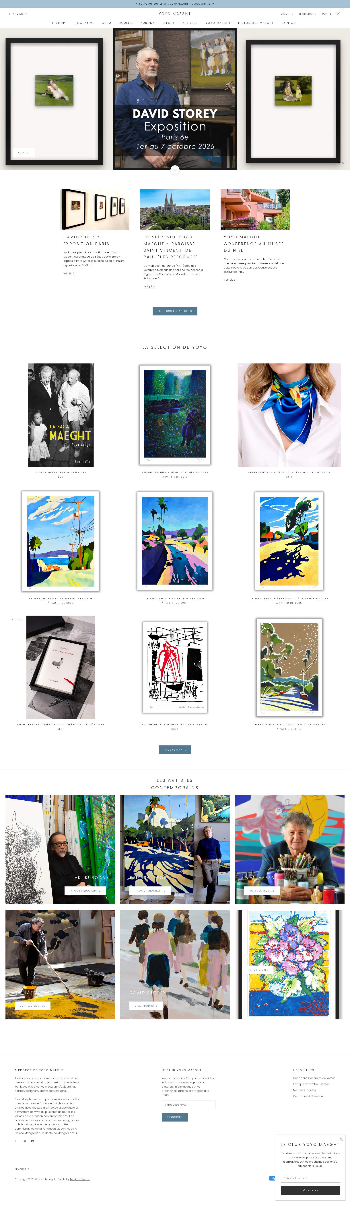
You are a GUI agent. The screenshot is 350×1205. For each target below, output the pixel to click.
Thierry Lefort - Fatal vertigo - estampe (61, 612)
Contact (289, 23)
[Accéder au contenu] (175, 184)
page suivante (175, 764)
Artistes (190, 23)
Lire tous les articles (175, 325)
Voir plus (69, 287)
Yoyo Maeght (218, 23)
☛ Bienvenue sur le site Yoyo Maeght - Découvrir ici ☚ (175, 3)
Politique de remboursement (311, 1098)
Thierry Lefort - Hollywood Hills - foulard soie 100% (289, 486)
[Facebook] (16, 1155)
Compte (287, 14)
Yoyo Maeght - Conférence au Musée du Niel (254, 258)
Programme (83, 23)
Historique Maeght (256, 23)
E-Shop (58, 23)
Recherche (307, 14)
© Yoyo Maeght (45, 1194)
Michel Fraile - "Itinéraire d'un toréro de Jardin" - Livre (60, 738)
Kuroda (148, 23)
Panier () (331, 14)
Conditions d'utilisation (308, 1110)
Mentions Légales (304, 1104)
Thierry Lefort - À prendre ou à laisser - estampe (289, 612)
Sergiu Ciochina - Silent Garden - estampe (175, 486)
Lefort (169, 23)
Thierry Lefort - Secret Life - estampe (175, 612)
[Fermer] (341, 1139)
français (16, 14)
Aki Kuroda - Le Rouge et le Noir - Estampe (175, 738)
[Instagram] (24, 1155)
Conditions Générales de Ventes (314, 1092)
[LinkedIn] (32, 1155)
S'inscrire (310, 1190)
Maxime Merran (80, 1194)
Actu (106, 23)
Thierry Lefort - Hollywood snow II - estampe (289, 738)
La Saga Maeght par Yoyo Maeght (61, 486)
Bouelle (126, 23)
